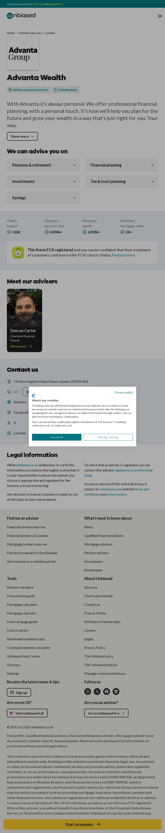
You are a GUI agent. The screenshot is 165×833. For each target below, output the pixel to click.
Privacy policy (124, 392)
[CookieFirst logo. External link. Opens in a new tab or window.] (33, 396)
